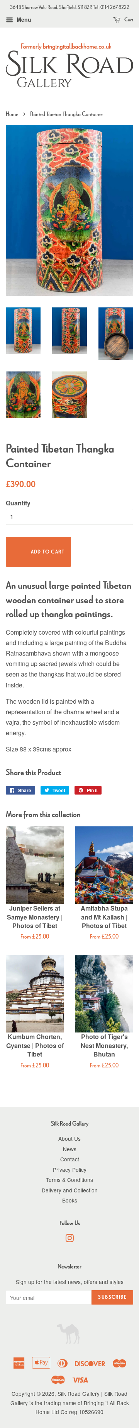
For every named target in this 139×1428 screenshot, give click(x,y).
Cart (128, 19)
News (69, 1149)
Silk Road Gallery (79, 1393)
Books (69, 1200)
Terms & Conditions (69, 1179)
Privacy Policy (69, 1169)
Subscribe (112, 1297)
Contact (69, 1159)
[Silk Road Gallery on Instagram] (69, 1239)
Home (12, 114)
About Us (69, 1138)
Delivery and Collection (70, 1190)
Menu (23, 19)
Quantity (18, 502)
